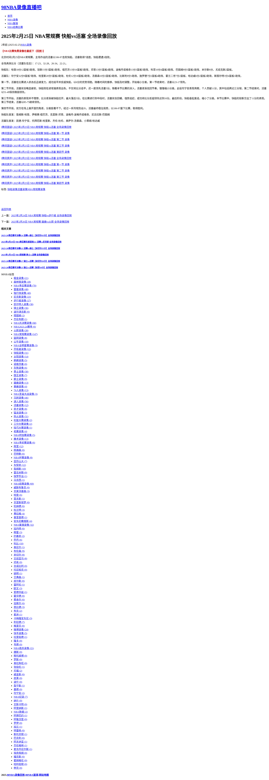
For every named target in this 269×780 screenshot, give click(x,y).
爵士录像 (20, 379)
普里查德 (20, 517)
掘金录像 (21, 278)
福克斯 (19, 756)
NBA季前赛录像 (24, 442)
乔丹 (18, 540)
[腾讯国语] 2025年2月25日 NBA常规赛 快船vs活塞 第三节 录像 (35, 145)
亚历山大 (20, 461)
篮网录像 (20, 338)
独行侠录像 (22, 293)
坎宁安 (19, 693)
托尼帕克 (20, 569)
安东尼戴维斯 (23, 521)
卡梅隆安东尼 (23, 618)
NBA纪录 (21, 697)
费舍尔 (19, 599)
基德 (18, 689)
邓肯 (18, 562)
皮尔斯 (19, 581)
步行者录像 (22, 300)
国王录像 (20, 375)
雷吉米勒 (20, 472)
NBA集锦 (12, 23)
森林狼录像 (22, 282)
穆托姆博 (20, 655)
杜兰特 (19, 510)
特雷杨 (19, 730)
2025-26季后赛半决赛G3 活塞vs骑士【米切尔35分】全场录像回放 (30, 248)
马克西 (19, 480)
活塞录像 (22, 189)
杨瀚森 (19, 450)
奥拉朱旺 (20, 663)
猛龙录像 (20, 412)
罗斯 (18, 659)
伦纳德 (19, 506)
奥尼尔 (19, 547)
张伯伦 (19, 667)
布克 (18, 611)
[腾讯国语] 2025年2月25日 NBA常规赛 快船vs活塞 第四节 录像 (35, 152)
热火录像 (21, 416)
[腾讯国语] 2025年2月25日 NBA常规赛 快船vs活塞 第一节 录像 (35, 133)
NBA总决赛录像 (25, 323)
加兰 (18, 726)
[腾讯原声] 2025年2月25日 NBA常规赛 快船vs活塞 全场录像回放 (36, 158)
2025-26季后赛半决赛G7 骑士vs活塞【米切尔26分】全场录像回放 (30, 261)
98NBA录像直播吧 (21, 7)
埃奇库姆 (20, 753)
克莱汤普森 (22, 491)
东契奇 (20, 465)
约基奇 (19, 536)
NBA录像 (12, 19)
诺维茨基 (20, 364)
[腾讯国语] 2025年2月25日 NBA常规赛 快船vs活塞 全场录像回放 (36, 127)
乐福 (18, 670)
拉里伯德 (20, 637)
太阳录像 (21, 356)
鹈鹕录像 (20, 360)
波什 (18, 682)
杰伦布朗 (20, 319)
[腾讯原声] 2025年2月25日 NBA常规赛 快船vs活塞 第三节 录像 (35, 177)
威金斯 (19, 674)
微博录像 (21, 629)
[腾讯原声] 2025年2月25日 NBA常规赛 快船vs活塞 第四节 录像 (35, 183)
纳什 (18, 700)
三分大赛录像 (23, 424)
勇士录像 (21, 371)
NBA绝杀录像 (24, 648)
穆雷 (18, 532)
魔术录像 (21, 439)
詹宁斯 (19, 685)
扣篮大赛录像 (23, 420)
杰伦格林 (20, 745)
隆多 (18, 640)
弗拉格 (19, 513)
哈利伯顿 (20, 764)
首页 (9, 16)
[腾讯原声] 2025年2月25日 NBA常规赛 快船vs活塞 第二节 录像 (35, 170)
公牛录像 (21, 341)
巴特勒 (19, 454)
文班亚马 (20, 558)
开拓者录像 (22, 349)
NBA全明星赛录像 (26, 345)
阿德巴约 (20, 715)
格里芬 (19, 626)
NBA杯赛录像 (23, 457)
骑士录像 (21, 308)
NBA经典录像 (24, 483)
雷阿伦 (19, 584)
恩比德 (19, 607)
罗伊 (18, 723)
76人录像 (21, 390)
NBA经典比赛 (15, 27)
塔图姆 (19, 315)
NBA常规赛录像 (36, 189)
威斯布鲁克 (22, 487)
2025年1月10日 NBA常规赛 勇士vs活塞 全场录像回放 (25, 255)
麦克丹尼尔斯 (23, 749)
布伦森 (19, 551)
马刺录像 (21, 397)
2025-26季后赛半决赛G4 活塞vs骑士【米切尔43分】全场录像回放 (30, 235)
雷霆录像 (21, 289)
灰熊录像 (20, 368)
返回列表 (6, 209)
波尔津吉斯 (22, 311)
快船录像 (12, 189)
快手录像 (20, 633)
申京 (18, 768)
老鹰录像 (20, 431)
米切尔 (19, 554)
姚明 (18, 573)
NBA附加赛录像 (24, 435)
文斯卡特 (20, 704)
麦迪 (18, 614)
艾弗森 (19, 577)
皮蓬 (18, 678)
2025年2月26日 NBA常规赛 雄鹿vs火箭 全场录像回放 (40, 221)
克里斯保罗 (22, 502)
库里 (18, 446)
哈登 (18, 495)
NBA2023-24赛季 (25, 326)
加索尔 (19, 603)
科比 (18, 543)
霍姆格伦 (20, 760)
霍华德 (19, 596)
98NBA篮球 (31, 775)
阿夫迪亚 (20, 741)
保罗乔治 (20, 476)
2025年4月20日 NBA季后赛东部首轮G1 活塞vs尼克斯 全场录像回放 (31, 242)
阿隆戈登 (20, 719)
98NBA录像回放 (16, 775)
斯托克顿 (20, 734)
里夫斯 (19, 498)
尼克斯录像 (22, 297)
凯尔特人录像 (23, 304)
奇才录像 (20, 409)
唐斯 (18, 652)
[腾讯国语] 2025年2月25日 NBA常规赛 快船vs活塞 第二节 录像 (35, 139)
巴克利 (19, 738)
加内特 (19, 528)
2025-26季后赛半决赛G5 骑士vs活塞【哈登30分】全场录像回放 (29, 267)
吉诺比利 (20, 566)
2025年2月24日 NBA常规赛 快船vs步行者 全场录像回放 (41, 215)
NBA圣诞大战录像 (26, 394)
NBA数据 (21, 712)
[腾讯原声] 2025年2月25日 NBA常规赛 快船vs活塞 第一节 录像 (35, 164)
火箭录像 (21, 330)
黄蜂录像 (20, 386)
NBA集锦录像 (24, 525)
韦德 (18, 644)
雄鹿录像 (21, 383)
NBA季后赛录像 (25, 285)
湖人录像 (21, 401)
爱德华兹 (20, 592)
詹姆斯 (20, 469)
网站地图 (44, 775)
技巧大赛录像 (23, 427)
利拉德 (19, 622)
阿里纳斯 (20, 708)
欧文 (18, 588)
